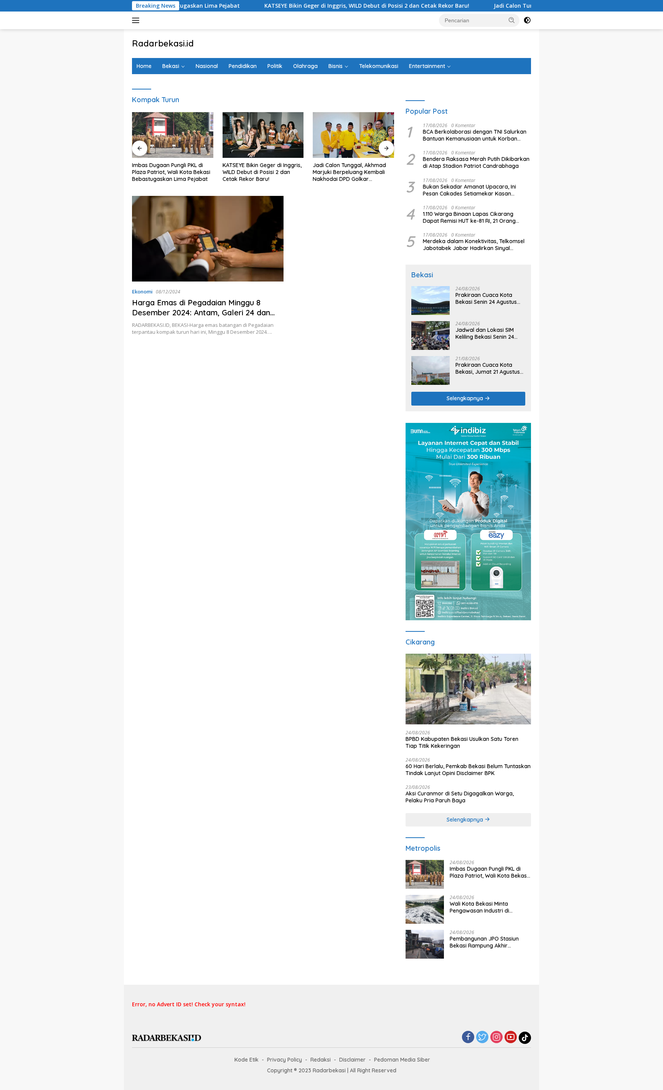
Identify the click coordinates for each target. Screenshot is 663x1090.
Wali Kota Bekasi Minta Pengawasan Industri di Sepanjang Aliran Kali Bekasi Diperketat (486, 907)
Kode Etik (246, 1059)
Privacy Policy (284, 1059)
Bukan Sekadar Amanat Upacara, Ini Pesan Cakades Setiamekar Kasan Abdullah (469, 190)
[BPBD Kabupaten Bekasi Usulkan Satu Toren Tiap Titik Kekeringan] (468, 689)
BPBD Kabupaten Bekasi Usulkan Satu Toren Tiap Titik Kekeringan (462, 742)
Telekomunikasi (378, 66)
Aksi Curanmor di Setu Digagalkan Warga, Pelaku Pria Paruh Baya (460, 797)
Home (144, 66)
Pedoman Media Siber (402, 1059)
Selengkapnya (466, 398)
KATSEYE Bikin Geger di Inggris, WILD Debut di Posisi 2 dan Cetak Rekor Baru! (318, 5)
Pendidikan (243, 66)
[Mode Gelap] (527, 20)
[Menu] (137, 20)
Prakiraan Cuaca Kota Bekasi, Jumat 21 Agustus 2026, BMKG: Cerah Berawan (487, 368)
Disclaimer (352, 1059)
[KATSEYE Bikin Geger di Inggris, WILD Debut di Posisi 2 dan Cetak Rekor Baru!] (263, 135)
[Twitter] (482, 1037)
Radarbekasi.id (163, 43)
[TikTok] (525, 1038)
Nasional (207, 66)
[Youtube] (511, 1037)
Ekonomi (142, 291)
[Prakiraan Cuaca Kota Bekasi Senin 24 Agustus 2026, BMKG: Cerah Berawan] (430, 300)
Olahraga (305, 66)
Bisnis (335, 66)
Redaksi (320, 1059)
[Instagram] (496, 1037)
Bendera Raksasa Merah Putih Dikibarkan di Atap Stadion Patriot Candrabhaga (476, 162)
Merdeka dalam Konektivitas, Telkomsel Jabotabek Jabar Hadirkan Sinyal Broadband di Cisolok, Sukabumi (473, 245)
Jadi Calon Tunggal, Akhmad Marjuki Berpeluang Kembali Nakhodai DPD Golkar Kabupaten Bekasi (349, 172)
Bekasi (170, 66)
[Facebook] (468, 1037)
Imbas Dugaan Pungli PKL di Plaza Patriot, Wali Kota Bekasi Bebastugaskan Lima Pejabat (171, 172)
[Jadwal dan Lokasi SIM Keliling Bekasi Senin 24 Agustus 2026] (430, 335)
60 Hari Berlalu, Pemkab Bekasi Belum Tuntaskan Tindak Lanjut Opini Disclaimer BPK (468, 770)
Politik (274, 66)
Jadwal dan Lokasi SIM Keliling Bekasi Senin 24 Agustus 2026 (484, 333)
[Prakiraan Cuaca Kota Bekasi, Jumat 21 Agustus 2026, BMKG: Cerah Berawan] (430, 370)
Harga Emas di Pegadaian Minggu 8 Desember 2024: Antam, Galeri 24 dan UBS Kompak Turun (201, 312)
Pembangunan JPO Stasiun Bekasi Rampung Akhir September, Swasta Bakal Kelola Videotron (484, 942)
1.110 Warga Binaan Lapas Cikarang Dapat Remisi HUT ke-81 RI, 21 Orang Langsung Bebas (469, 217)
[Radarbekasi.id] (166, 1037)
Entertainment (427, 66)
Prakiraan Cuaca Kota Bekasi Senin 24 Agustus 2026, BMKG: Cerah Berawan (486, 298)
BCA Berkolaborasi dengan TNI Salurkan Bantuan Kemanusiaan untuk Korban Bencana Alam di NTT (474, 135)
